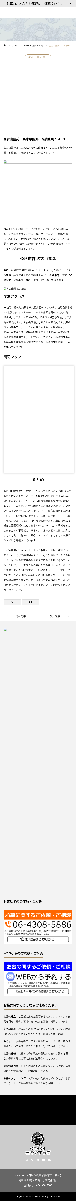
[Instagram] (26, 1159)
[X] (32, 1159)
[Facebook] (37, 1159)
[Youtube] (43, 1159)
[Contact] (49, 1159)
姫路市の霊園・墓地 (38, 57)
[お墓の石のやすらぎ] (38, 13)
